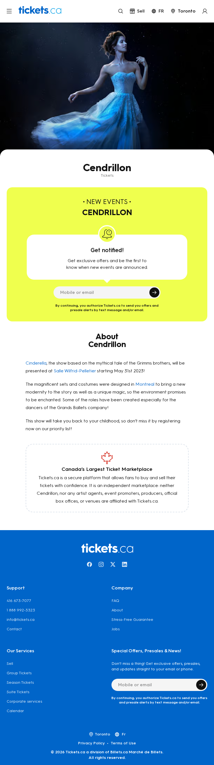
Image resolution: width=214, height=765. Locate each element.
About (117, 610)
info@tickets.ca (21, 619)
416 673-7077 (19, 600)
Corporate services (24, 701)
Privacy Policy (91, 743)
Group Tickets (19, 673)
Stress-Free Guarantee (132, 619)
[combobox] (183, 11)
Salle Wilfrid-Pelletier (75, 370)
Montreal (144, 384)
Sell (10, 663)
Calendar (15, 711)
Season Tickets (20, 682)
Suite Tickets (18, 692)
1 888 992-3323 (21, 610)
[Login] (204, 11)
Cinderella (36, 363)
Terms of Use (123, 743)
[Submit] (154, 292)
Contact (14, 629)
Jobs (115, 629)
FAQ (115, 600)
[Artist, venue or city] (120, 11)
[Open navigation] (9, 11)
